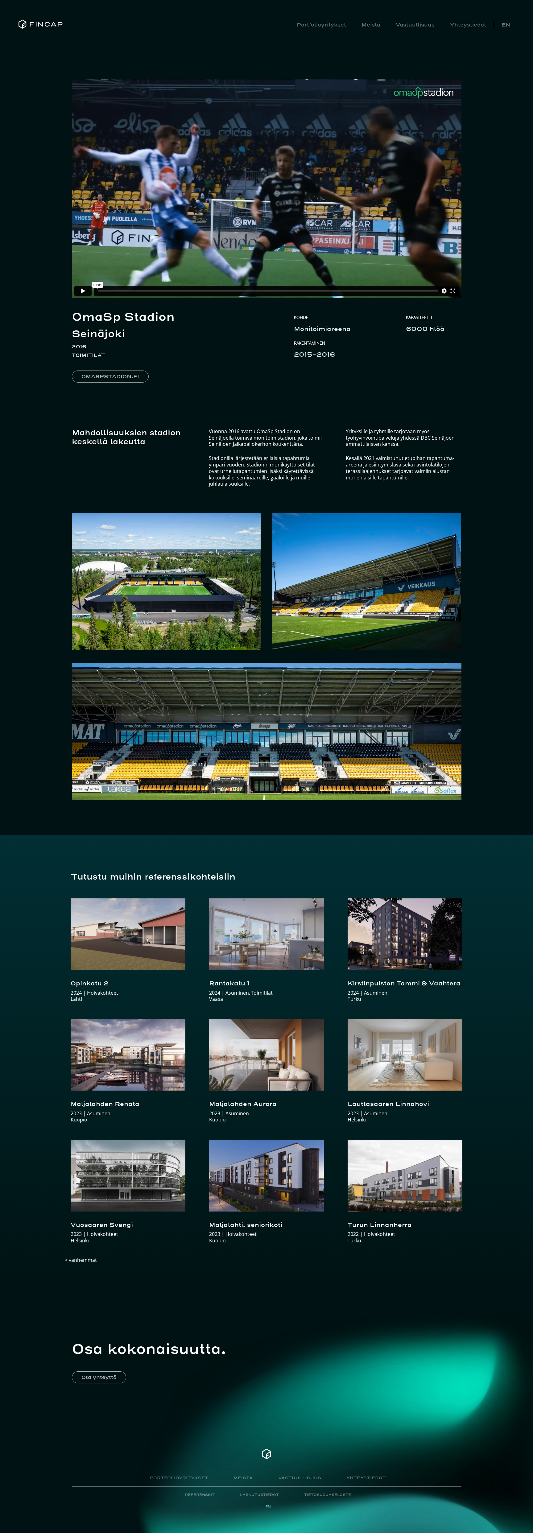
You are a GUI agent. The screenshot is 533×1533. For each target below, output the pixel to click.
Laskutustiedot (259, 1495)
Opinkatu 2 (90, 983)
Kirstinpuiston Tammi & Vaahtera (404, 983)
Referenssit (200, 1495)
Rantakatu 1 (229, 983)
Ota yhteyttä (99, 1377)
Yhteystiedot (468, 25)
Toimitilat (88, 355)
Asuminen (98, 1113)
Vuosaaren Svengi (102, 1224)
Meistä (371, 25)
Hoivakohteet (102, 992)
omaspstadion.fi (110, 376)
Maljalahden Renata (105, 1104)
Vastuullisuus (415, 25)
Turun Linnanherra (380, 1224)
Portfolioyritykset (321, 25)
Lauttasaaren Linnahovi (388, 1104)
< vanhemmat (81, 1260)
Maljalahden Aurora (243, 1104)
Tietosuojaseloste (327, 1495)
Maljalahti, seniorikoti (245, 1224)
